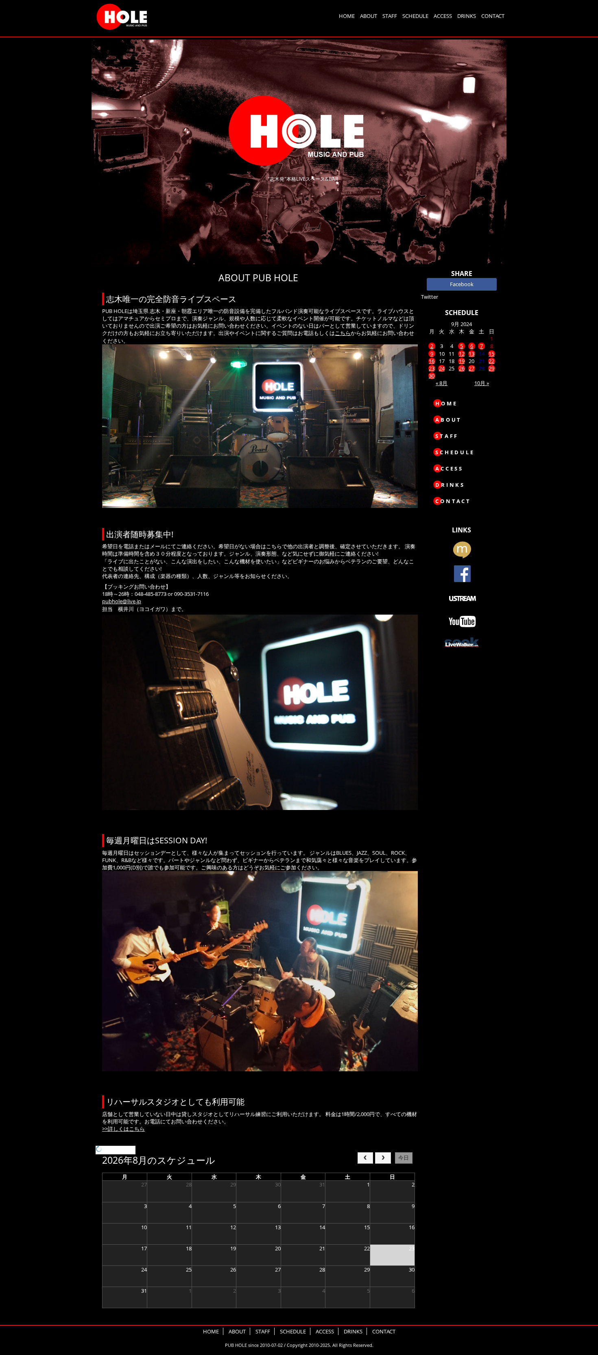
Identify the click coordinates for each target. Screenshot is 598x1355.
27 (471, 368)
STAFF (389, 16)
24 (442, 368)
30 (431, 375)
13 (471, 353)
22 (491, 361)
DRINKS (466, 16)
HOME (347, 16)
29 (491, 368)
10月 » (481, 383)
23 (431, 368)
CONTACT (492, 16)
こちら (343, 333)
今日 (403, 1158)
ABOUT (368, 16)
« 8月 (441, 383)
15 (491, 353)
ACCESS (443, 16)
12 (462, 353)
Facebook (462, 284)
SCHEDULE (415, 16)
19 (462, 361)
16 (431, 361)
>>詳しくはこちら (123, 1128)
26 (462, 368)
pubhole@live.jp (121, 601)
